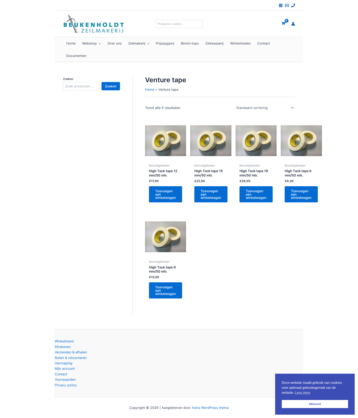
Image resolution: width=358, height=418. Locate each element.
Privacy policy (66, 385)
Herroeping (63, 363)
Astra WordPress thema (210, 408)
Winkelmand (64, 341)
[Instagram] (281, 5)
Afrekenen (63, 347)
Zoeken (68, 79)
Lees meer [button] (302, 392)
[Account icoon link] (293, 24)
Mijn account (65, 368)
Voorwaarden (65, 379)
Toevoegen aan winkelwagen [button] (165, 194)
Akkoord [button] (315, 404)
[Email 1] (287, 5)
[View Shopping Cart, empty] (283, 23)
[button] (99, 43)
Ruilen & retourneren (70, 358)
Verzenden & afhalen (71, 352)
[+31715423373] (293, 5)
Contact (61, 374)
